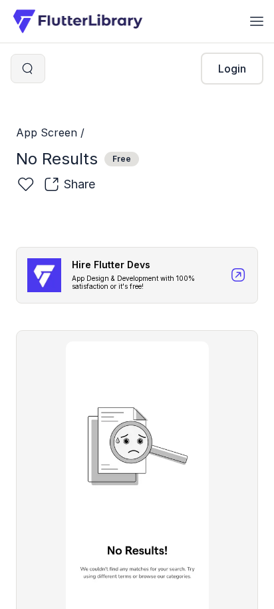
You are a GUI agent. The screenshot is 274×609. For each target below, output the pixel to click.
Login (232, 68)
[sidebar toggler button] (256, 21)
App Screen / (50, 132)
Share (79, 184)
